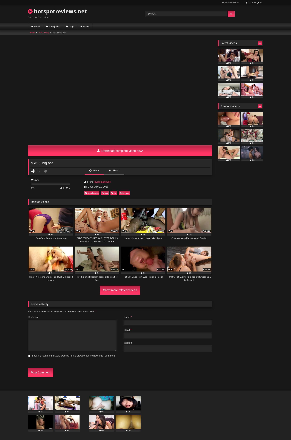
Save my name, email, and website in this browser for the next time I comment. (73, 355)
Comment (33, 317)
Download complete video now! (121, 150)
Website (128, 343)
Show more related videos (120, 290)
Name (128, 317)
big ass (125, 193)
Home (37, 26)
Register (258, 2)
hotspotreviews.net (60, 11)
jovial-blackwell (102, 182)
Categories (54, 26)
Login (246, 2)
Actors (86, 26)
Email (127, 330)
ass (106, 193)
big (115, 193)
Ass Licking (44, 32)
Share (115, 170)
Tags (71, 26)
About (95, 170)
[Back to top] (281, 431)
